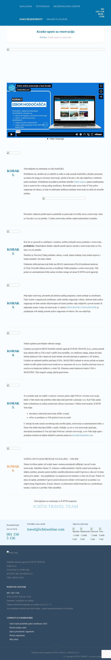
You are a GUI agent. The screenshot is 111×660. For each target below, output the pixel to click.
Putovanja (43, 6)
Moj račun (13, 639)
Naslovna (26, 6)
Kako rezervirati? (31, 19)
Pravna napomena (17, 635)
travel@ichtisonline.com (82, 435)
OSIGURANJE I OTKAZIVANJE (81, 307)
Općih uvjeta (79, 182)
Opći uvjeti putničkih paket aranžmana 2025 (28, 623)
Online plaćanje (57, 19)
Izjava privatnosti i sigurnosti (21, 631)
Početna (43, 37)
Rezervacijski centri (66, 6)
